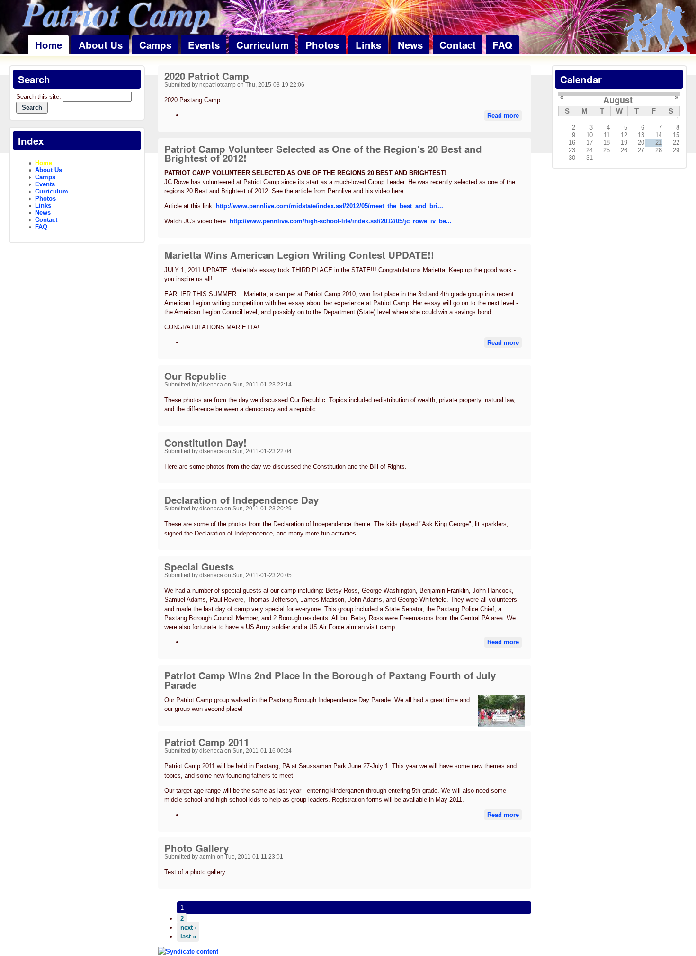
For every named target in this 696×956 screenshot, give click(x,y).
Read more (503, 115)
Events (204, 45)
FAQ (502, 45)
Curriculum (262, 45)
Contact (457, 45)
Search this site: (39, 96)
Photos (322, 45)
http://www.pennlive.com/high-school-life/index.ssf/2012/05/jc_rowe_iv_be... (341, 221)
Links (368, 45)
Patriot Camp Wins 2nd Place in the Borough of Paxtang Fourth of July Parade (330, 679)
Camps (155, 45)
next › (188, 927)
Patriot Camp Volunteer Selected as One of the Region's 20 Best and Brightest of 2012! (323, 153)
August (618, 100)
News (410, 45)
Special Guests (199, 566)
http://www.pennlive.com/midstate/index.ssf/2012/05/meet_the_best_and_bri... (329, 206)
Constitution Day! (205, 442)
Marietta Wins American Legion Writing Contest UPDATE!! (299, 255)
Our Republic (195, 376)
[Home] (655, 29)
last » (188, 936)
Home (48, 45)
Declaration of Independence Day (241, 500)
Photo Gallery (196, 848)
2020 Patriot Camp (206, 76)
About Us (101, 45)
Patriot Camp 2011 (206, 742)
